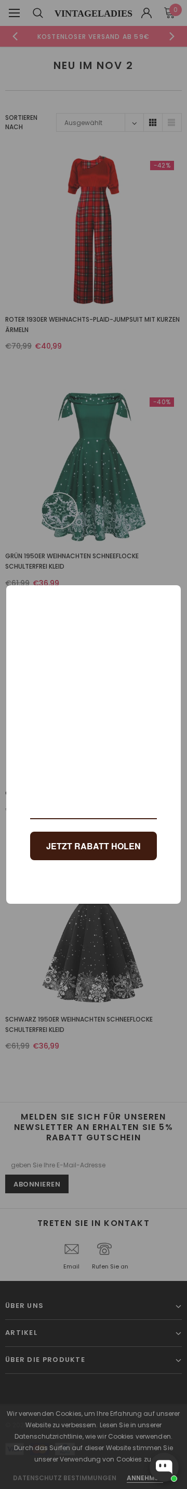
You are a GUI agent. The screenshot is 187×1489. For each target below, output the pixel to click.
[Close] (168, 597)
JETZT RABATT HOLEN (93, 846)
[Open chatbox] (164, 1467)
